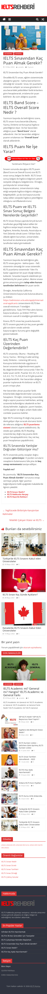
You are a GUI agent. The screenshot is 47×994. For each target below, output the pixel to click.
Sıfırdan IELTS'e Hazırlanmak (13, 932)
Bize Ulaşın (6, 966)
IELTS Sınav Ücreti (8, 865)
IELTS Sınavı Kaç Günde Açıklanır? (20, 594)
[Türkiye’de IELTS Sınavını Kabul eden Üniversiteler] (23, 534)
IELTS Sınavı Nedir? (16, 492)
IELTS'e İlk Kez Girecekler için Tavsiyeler (17, 936)
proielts (21, 67)
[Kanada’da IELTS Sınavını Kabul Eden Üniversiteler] (23, 603)
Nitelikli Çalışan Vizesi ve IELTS (26, 520)
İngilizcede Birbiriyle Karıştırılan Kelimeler (21, 512)
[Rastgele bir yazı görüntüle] (43, 19)
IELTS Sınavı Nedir (9, 861)
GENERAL (18, 54)
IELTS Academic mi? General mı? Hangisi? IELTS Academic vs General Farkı (23, 692)
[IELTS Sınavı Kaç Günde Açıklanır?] (23, 570)
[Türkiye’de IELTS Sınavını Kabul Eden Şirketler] (9, 808)
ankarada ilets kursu (22, 845)
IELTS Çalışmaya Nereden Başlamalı (16, 940)
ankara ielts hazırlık (36, 845)
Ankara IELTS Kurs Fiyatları (30, 783)
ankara (3, 845)
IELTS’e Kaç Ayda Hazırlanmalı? (26, 771)
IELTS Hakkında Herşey (17, 494)
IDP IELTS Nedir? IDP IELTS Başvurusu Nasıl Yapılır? (30, 718)
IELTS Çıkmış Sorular (9, 877)
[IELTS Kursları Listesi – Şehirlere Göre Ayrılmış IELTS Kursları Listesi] (9, 742)
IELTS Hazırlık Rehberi (17, 497)
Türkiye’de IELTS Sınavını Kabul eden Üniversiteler (22, 560)
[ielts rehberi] (18, 899)
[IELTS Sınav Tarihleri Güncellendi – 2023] (9, 755)
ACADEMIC (8, 54)
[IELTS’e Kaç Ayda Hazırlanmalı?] (9, 769)
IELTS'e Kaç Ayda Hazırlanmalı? (14, 952)
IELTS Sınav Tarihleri (9, 869)
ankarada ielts (11, 845)
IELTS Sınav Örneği (9, 873)
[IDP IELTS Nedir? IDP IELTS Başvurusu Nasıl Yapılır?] (9, 715)
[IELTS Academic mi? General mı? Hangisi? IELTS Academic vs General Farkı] (23, 658)
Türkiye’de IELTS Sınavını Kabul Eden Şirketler (29, 810)
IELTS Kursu (35, 986)
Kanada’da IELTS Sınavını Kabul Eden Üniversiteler (22, 629)
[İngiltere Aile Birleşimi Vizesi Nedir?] (9, 729)
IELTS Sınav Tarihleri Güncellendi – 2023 (27, 758)
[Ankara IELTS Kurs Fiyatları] (9, 782)
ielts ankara (5, 848)
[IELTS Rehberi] (4, 19)
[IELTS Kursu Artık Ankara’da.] (9, 795)
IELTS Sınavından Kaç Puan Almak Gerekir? (19, 944)
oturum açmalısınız (32, 647)
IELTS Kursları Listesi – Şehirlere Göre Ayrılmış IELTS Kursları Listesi (31, 745)
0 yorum (30, 67)
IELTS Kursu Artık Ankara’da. (30, 796)
